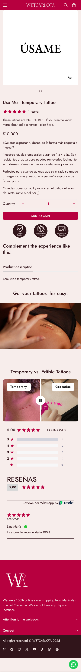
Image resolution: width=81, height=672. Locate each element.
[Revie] (66, 503)
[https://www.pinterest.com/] (4, 649)
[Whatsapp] (49, 649)
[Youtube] (34, 649)
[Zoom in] (70, 77)
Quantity (9, 203)
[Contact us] (73, 664)
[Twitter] (26, 649)
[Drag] (40, 400)
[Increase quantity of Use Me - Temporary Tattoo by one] (74, 203)
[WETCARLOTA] (40, 5)
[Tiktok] (42, 649)
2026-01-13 (13, 519)
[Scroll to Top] (74, 652)
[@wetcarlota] (11, 649)
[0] (74, 5)
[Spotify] (57, 649)
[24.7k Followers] (19, 649)
